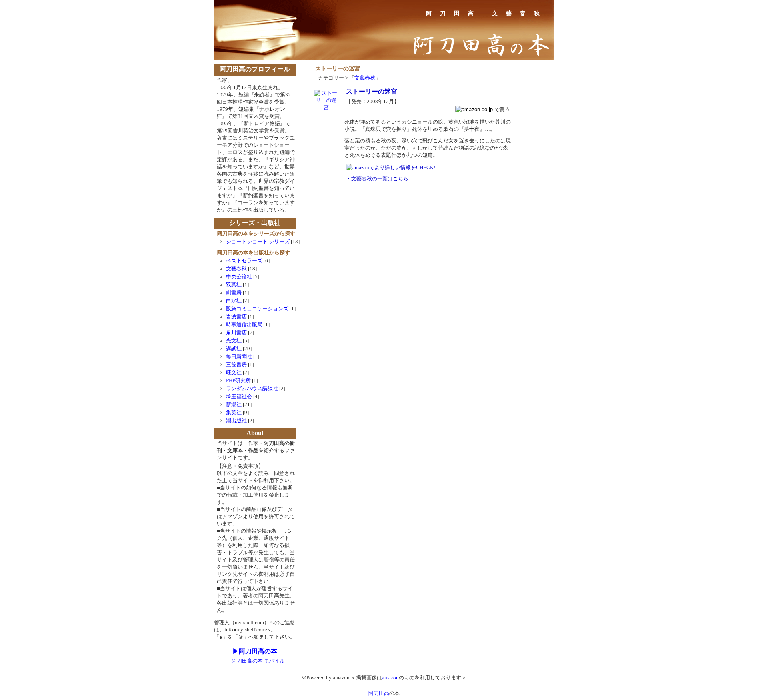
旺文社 (234, 372)
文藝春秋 (364, 78)
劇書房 (234, 293)
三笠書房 (236, 364)
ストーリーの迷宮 (371, 91)
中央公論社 (239, 277)
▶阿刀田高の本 (254, 651)
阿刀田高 (378, 693)
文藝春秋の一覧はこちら (379, 179)
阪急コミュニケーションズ (258, 309)
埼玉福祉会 (239, 396)
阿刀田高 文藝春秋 (487, 13)
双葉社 (234, 285)
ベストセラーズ (244, 261)
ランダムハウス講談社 (252, 388)
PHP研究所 (238, 380)
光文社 (234, 341)
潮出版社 (236, 420)
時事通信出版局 (244, 325)
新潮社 (234, 404)
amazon (390, 678)
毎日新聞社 (239, 356)
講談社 (234, 348)
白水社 (234, 301)
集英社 (234, 412)
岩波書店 (236, 317)
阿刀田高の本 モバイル (258, 661)
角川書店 (236, 333)
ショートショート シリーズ (258, 241)
